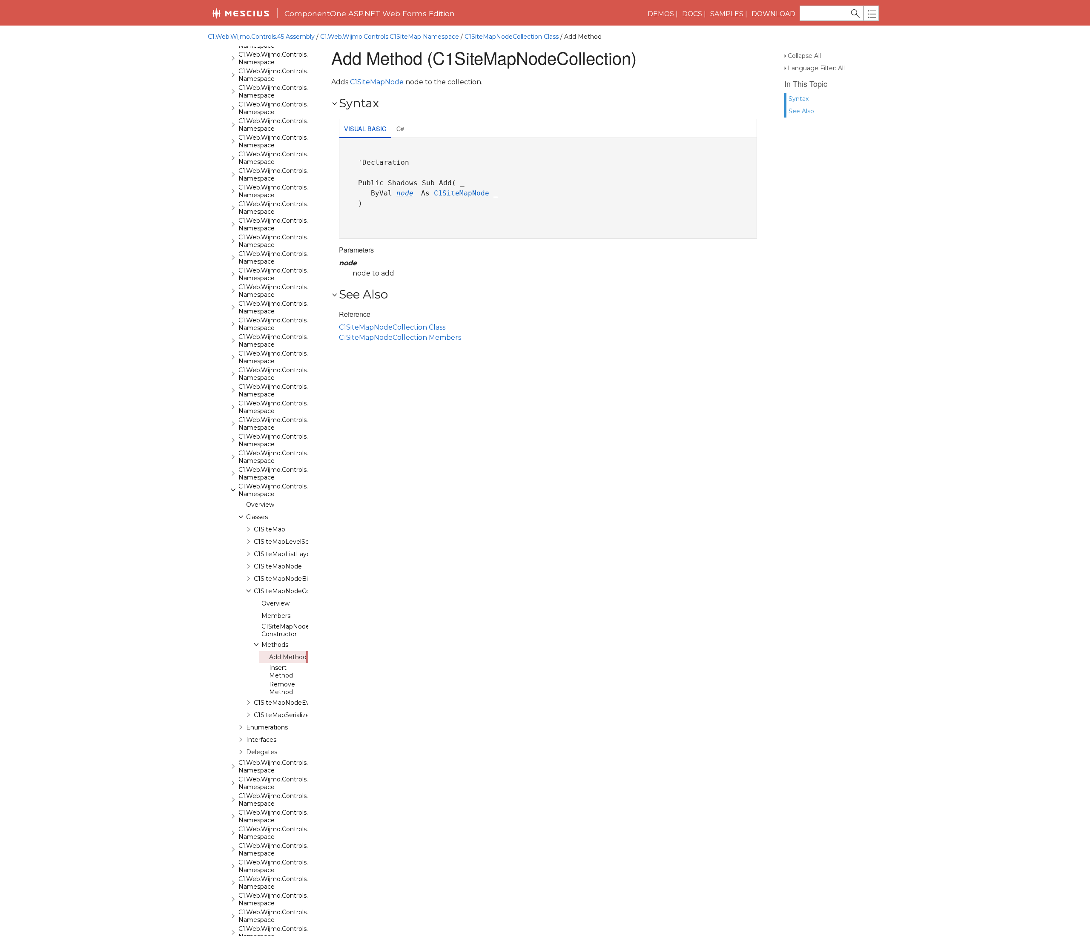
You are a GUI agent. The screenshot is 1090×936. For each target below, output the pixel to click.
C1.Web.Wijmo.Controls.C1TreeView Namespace (290, 899)
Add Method (288, 657)
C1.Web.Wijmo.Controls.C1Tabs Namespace (283, 849)
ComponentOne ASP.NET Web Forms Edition (369, 13)
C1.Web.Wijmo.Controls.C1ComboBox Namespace (293, 124)
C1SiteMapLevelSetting (289, 542)
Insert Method (281, 671)
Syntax (799, 99)
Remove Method (282, 688)
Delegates (261, 752)
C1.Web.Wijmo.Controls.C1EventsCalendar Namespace (299, 158)
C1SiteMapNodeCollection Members (400, 337)
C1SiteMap (269, 529)
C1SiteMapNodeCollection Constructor (300, 630)
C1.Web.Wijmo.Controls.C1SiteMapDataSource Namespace (306, 766)
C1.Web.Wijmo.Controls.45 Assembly (261, 36)
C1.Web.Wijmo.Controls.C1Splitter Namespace (287, 816)
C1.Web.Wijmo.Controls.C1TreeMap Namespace (289, 882)
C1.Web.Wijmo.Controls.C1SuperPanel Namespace (293, 833)
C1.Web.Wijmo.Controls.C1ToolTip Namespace (286, 866)
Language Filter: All (816, 68)
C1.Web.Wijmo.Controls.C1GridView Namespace (289, 274)
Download (773, 14)
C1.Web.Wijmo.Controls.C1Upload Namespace (287, 916)
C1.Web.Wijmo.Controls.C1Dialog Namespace (286, 141)
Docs (692, 14)
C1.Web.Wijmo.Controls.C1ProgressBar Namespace (295, 407)
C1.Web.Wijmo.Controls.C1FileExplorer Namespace (293, 191)
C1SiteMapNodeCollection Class (512, 36)
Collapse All (804, 56)
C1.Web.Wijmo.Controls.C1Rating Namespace (286, 440)
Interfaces (261, 740)
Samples (726, 14)
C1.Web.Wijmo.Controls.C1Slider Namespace (284, 783)
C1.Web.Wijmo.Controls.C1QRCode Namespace (289, 423)
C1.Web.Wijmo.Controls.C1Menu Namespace (285, 374)
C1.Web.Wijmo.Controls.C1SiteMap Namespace (389, 36)
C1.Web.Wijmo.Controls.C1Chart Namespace (284, 108)
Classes (257, 517)
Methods (274, 645)
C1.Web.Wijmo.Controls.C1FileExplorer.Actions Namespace (305, 207)
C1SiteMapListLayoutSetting (296, 554)
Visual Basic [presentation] (365, 128)
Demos (661, 14)
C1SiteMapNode (278, 566)
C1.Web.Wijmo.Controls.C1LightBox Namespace (290, 307)
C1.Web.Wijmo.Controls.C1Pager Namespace (285, 390)
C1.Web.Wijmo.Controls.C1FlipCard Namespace (288, 224)
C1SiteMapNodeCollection (292, 591)
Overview (260, 504)
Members (275, 616)
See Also (801, 111)
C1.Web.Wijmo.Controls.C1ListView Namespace (289, 324)
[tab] (365, 129)
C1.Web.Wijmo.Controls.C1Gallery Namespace (286, 241)
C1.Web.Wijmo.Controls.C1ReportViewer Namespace (297, 457)
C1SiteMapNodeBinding (289, 579)
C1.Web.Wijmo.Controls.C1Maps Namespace (284, 340)
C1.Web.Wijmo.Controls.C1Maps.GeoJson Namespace (298, 357)
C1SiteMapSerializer (283, 715)
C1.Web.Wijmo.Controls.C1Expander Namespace (290, 174)
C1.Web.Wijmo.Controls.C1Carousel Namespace (289, 91)
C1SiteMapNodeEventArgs (293, 702)
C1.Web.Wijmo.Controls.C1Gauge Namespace (286, 257)
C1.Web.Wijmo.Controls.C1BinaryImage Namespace (295, 58)
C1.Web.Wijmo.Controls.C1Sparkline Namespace (289, 799)
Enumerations (267, 727)
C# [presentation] (400, 128)
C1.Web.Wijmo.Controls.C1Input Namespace (284, 291)
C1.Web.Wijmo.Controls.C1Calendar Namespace (289, 75)
